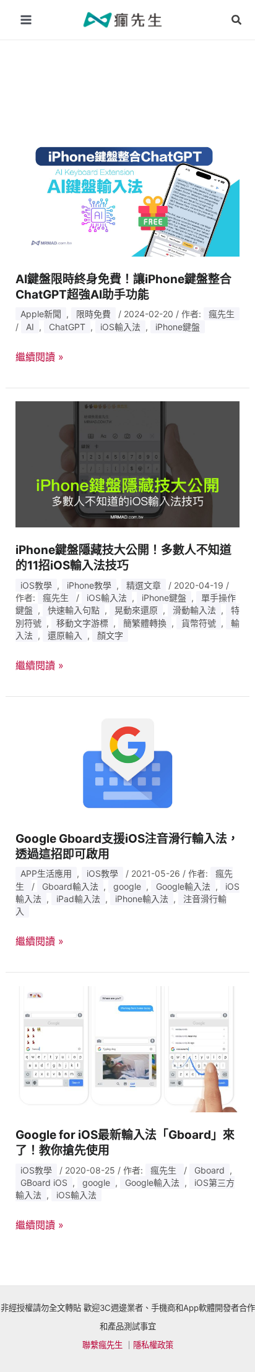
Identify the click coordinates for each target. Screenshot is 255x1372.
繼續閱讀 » (39, 357)
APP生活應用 (46, 873)
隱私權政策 (153, 1345)
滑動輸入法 (194, 610)
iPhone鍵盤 (177, 327)
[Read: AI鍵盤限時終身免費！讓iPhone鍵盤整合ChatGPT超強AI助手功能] (127, 192)
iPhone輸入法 (141, 898)
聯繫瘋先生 (102, 1345)
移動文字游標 (82, 623)
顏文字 (110, 635)
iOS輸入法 (120, 327)
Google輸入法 (183, 886)
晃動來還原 (136, 610)
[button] (237, 20)
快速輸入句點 (74, 610)
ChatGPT (67, 327)
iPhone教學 (89, 585)
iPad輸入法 (78, 898)
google (127, 886)
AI (30, 327)
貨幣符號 (198, 623)
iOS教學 (36, 585)
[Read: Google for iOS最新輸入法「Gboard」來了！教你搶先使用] (127, 1048)
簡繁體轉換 (144, 623)
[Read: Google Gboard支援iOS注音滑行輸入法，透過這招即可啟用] (127, 762)
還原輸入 (65, 635)
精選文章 (143, 585)
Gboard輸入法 (70, 886)
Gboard (209, 1170)
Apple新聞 (40, 314)
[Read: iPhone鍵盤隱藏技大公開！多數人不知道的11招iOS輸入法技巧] (127, 463)
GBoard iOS (43, 1182)
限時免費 (93, 314)
